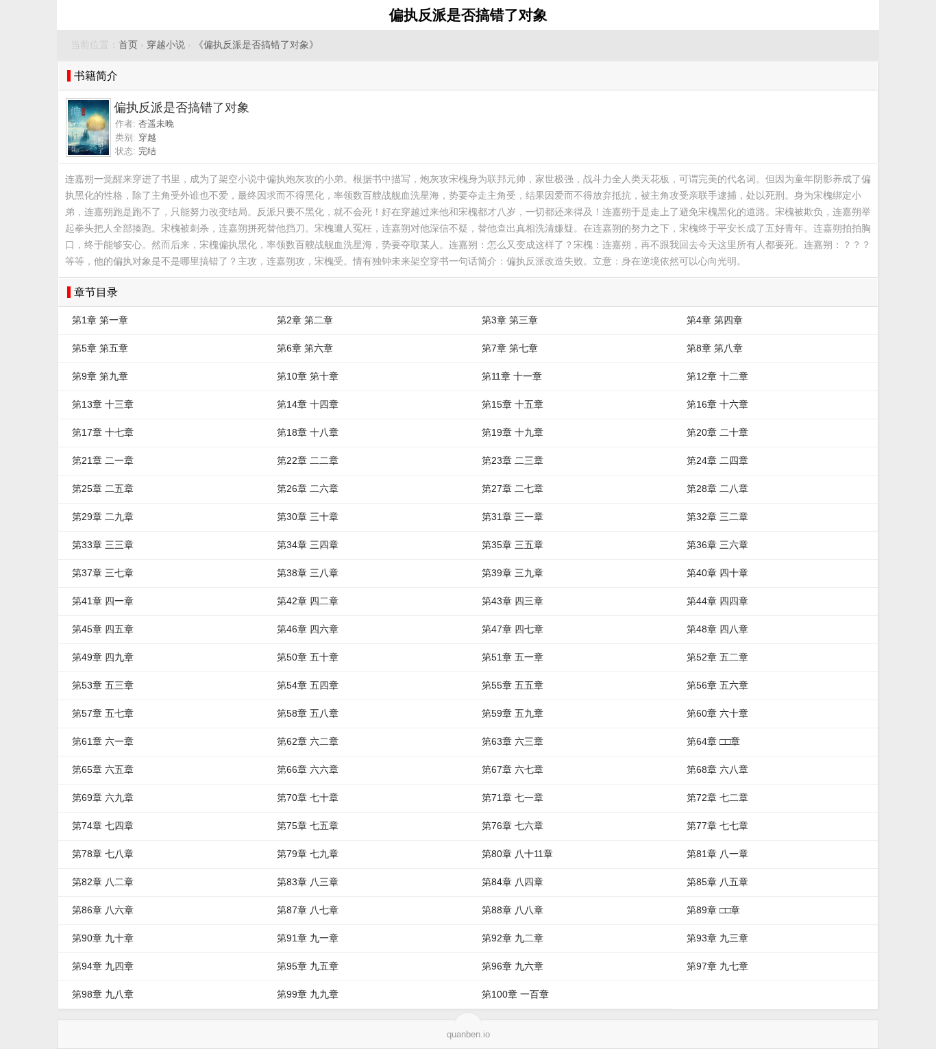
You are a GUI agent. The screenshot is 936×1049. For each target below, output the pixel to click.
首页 (128, 45)
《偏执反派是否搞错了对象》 (256, 45)
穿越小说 (166, 45)
